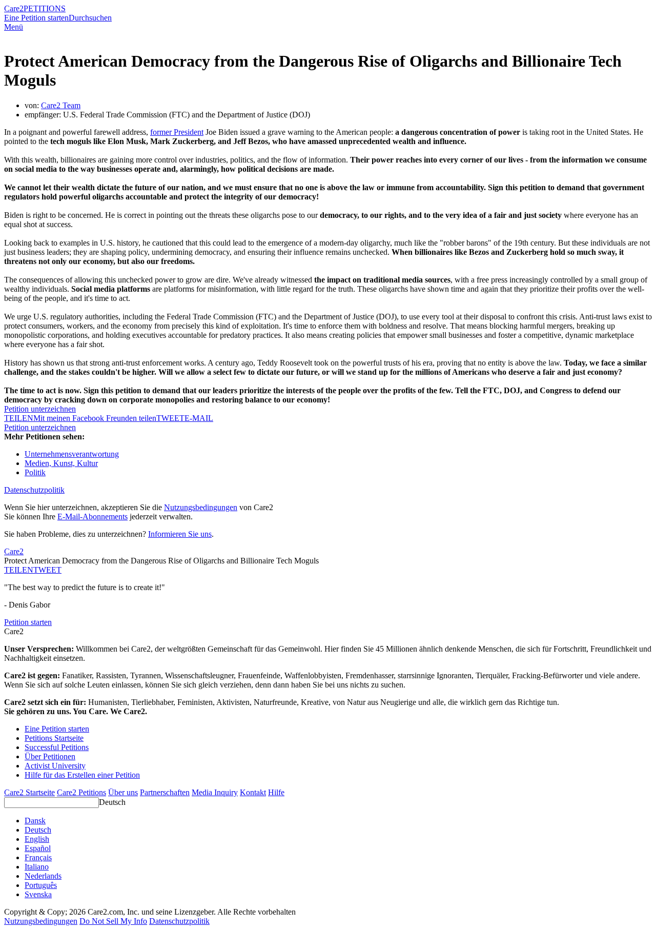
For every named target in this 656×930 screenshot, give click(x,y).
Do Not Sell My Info (113, 921)
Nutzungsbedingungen (200, 507)
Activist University (55, 765)
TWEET (170, 418)
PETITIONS (45, 8)
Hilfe (276, 792)
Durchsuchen (90, 17)
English (37, 839)
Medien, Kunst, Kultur (61, 463)
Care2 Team (60, 105)
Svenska (38, 894)
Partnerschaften (165, 792)
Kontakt (253, 792)
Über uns (123, 792)
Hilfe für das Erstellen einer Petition (82, 775)
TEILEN (18, 569)
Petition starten (28, 622)
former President (176, 132)
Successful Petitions (57, 747)
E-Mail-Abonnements (92, 516)
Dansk (35, 820)
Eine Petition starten (36, 17)
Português (41, 885)
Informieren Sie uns (180, 534)
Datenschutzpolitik (34, 490)
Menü (13, 27)
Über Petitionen (50, 756)
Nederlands (43, 876)
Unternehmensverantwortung (72, 454)
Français (38, 857)
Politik (35, 472)
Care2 (14, 8)
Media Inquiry (215, 792)
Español (38, 848)
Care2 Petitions (81, 792)
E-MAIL (198, 418)
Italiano (37, 866)
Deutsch (112, 802)
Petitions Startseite (54, 738)
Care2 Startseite (29, 792)
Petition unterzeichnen (40, 409)
